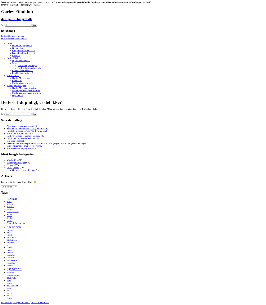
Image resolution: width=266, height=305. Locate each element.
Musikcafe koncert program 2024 (21, 148)
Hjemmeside (17, 95)
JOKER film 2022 (12, 237)
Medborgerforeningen (16, 85)
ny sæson (14, 269)
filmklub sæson (16, 223)
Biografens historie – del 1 (23, 50)
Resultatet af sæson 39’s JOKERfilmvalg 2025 (27, 131)
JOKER (10, 235)
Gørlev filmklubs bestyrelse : (30, 68)
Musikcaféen (12, 160)
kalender (9, 247)
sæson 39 (9, 295)
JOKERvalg (10, 242)
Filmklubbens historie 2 (22, 73)
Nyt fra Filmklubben (21, 60)
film (9, 215)
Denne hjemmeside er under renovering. (24, 146)
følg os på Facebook (15, 141)
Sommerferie (12, 285)
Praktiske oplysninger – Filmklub (15, 302)
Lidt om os (17, 80)
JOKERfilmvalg (12, 240)
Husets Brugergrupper (22, 45)
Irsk (8, 232)
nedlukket (10, 265)
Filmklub (11, 165)
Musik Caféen (13, 75)
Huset (9, 43)
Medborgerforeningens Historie (26, 90)
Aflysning (12, 198)
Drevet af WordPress (40, 302)
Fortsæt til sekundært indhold (14, 38)
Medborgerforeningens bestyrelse (26, 93)
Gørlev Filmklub (14, 58)
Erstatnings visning (13, 212)
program (11, 277)
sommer (9, 283)
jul (7, 245)
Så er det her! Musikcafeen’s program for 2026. (27, 128)
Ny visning (10, 272)
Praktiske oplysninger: (27, 65)
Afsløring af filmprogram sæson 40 (22, 126)
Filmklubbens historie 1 (22, 70)
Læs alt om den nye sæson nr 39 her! (23, 138)
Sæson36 (9, 288)
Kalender (16, 55)
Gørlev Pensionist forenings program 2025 (25, 136)
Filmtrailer (10, 230)
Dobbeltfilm (10, 207)
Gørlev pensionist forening (23, 170)
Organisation (17, 48)
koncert (9, 250)
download (10, 209)
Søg (3, 25)
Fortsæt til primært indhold (12, 36)
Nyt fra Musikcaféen (21, 78)
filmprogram (14, 227)
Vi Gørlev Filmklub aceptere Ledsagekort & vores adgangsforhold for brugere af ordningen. (47, 143)
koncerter (10, 252)
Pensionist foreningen (14, 275)
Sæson (15, 63)
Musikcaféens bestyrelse (22, 83)
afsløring (9, 202)
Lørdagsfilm (11, 257)
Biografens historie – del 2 (23, 53)
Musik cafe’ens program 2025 (20, 133)
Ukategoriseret (13, 167)
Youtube (9, 298)
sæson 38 (9, 293)
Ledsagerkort (11, 255)
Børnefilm (10, 204)
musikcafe (12, 260)
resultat (9, 280)
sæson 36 (9, 290)
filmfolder (11, 218)
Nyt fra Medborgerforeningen (25, 88)
